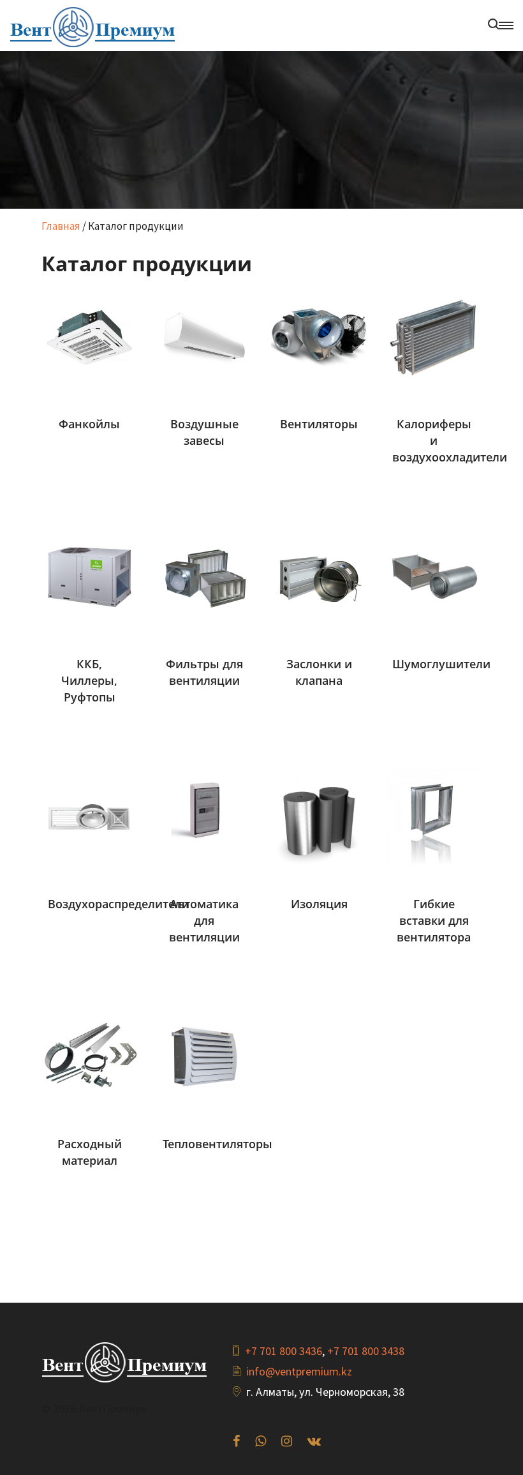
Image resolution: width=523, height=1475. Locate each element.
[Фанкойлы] (89, 336)
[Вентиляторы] (319, 336)
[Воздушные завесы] (204, 336)
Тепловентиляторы (217, 1143)
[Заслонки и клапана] (319, 576)
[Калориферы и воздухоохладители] (434, 336)
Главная (60, 226)
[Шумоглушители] (434, 576)
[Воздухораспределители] (89, 816)
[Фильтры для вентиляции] (204, 576)
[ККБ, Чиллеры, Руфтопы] (89, 576)
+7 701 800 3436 (283, 1351)
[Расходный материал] (89, 1056)
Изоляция (319, 903)
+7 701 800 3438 (365, 1351)
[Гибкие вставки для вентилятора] (434, 816)
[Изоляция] (319, 816)
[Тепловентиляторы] (204, 1056)
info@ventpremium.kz (299, 1371)
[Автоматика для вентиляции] (204, 816)
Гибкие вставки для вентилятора (434, 920)
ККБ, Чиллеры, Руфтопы (89, 680)
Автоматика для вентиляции (204, 920)
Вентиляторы (319, 423)
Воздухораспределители (118, 903)
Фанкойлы (89, 423)
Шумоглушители (441, 663)
